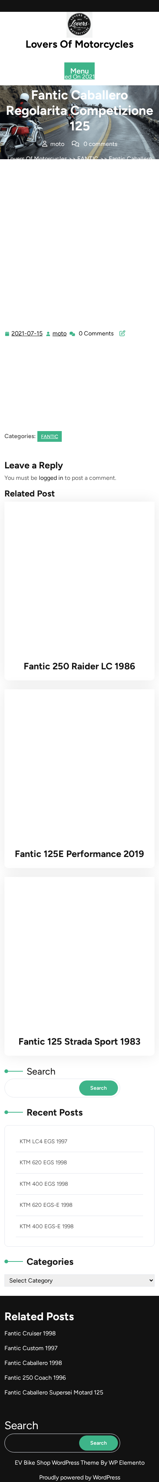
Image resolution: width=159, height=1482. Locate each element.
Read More (76, 576)
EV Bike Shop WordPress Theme (58, 1462)
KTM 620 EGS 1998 (43, 1162)
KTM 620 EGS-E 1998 (46, 1205)
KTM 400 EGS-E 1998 (47, 1226)
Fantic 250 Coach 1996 (35, 1377)
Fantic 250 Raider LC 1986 (79, 666)
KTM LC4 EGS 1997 (43, 1141)
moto (60, 333)
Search (41, 1071)
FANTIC (87, 158)
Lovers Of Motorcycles (79, 44)
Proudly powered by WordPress (79, 1477)
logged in (51, 477)
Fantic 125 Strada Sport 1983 (79, 1041)
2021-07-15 (27, 334)
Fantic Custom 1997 (31, 1348)
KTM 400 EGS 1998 (44, 1184)
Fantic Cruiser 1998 (30, 1333)
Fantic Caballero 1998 (33, 1362)
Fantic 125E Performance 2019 (79, 853)
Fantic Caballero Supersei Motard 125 (53, 1392)
